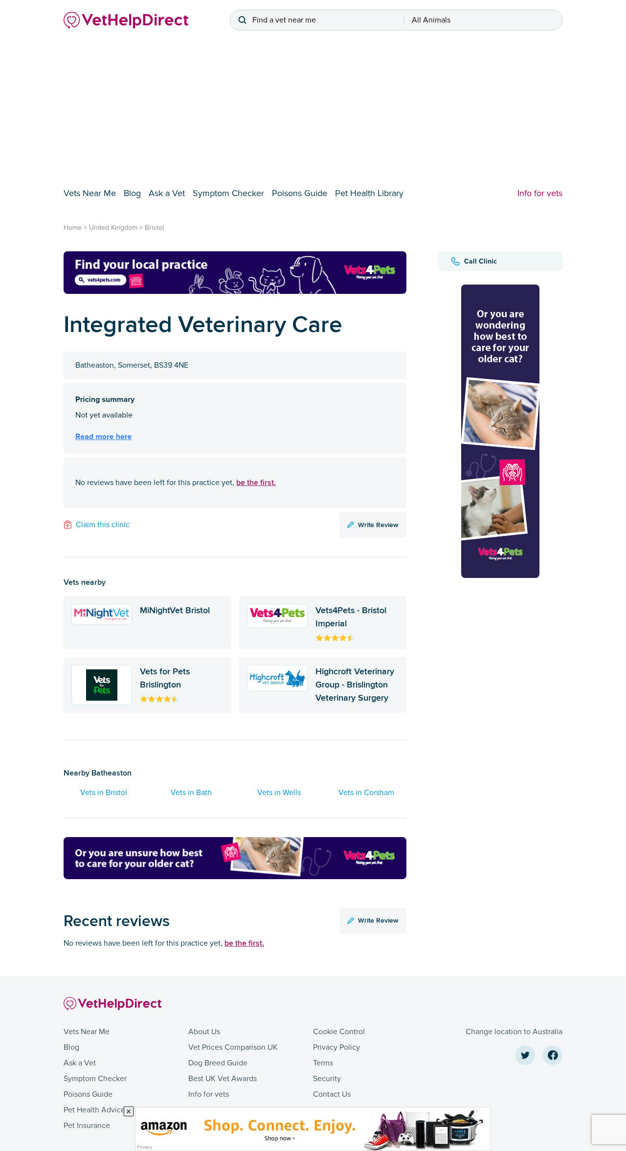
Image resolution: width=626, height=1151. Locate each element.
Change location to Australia (514, 1032)
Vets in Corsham (366, 792)
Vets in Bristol (103, 792)
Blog (132, 193)
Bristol (154, 227)
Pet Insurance (87, 1125)
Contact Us (332, 1094)
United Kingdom (113, 227)
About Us (204, 1032)
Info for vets (539, 193)
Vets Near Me (90, 193)
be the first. (256, 482)
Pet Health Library (369, 193)
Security (327, 1079)
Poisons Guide (299, 193)
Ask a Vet (167, 193)
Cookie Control (339, 1032)
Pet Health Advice (94, 1110)
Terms (323, 1063)
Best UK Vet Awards (222, 1079)
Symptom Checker (228, 193)
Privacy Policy (336, 1047)
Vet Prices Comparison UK (233, 1047)
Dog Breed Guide (217, 1063)
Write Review (378, 525)
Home (73, 227)
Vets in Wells (279, 792)
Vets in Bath (191, 792)
